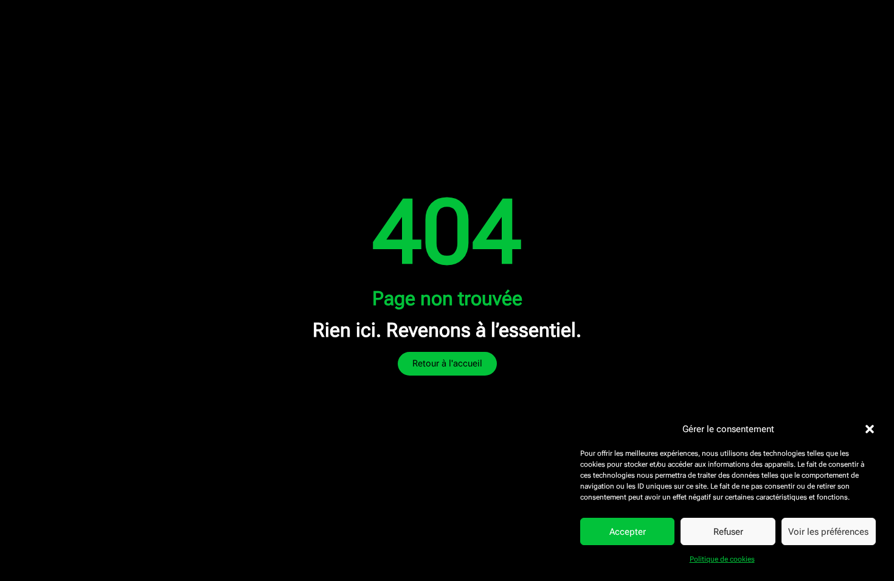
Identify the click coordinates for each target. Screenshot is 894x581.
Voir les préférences (828, 531)
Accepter (627, 531)
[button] (870, 429)
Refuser (728, 531)
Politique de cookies (722, 559)
